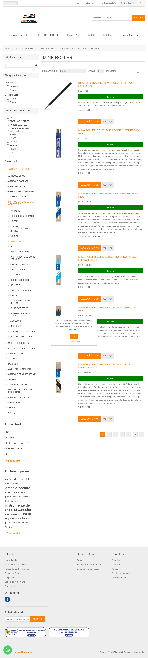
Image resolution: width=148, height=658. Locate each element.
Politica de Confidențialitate (17, 569)
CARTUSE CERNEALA (20, 290)
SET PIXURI (16, 326)
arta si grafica (11, 479)
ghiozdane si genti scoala (16, 496)
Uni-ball (13, 152)
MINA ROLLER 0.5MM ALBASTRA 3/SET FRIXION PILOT (108, 195)
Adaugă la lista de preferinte (111, 121)
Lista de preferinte (120, 577)
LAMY (13, 138)
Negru (13, 90)
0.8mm (13, 102)
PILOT (13, 149)
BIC (11, 117)
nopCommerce (25, 652)
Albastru (14, 86)
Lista (142, 71)
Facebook (7, 599)
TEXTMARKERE (17, 269)
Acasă (8, 48)
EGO (8, 454)
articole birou (27, 479)
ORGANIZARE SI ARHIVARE (21, 191)
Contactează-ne (130, 35)
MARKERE (15, 211)
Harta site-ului (11, 560)
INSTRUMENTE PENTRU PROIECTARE (20, 391)
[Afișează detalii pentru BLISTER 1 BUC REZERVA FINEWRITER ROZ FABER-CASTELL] (58, 96)
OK (74, 336)
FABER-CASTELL (18, 125)
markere (27, 514)
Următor (135, 434)
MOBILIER (13, 364)
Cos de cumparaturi (121, 573)
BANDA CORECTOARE (21, 252)
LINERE (14, 221)
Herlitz (13, 134)
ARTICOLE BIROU (16, 176)
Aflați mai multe (74, 341)
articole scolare (17, 488)
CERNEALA (15, 295)
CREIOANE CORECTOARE (23, 331)
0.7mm (13, 98)
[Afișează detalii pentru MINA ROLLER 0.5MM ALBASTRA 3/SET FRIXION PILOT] (58, 206)
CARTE (11, 413)
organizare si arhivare (17, 518)
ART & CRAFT (15, 402)
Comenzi (116, 564)
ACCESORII (15, 321)
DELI (8, 432)
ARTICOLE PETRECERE (19, 397)
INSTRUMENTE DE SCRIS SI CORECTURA (21, 203)
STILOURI (15, 275)
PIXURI (13, 246)
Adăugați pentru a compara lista (104, 121)
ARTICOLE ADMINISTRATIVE (22, 374)
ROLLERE (15, 285)
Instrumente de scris (14, 501)
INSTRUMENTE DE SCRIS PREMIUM (22, 258)
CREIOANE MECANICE (21, 264)
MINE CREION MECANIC (22, 216)
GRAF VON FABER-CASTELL (20, 129)
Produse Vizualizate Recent (89, 564)
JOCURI (12, 379)
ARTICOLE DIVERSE (18, 384)
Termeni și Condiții (13, 573)
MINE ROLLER (17, 241)
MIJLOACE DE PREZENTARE (22, 348)
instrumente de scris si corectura (19, 507)
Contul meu (108, 35)
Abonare (38, 619)
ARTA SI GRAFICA (16, 186)
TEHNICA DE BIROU (17, 197)
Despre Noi (73, 35)
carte (7, 492)
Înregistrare (76, 3)
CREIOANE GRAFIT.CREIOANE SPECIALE (19, 228)
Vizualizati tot (13, 461)
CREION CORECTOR (20, 280)
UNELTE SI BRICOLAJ (18, 343)
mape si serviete (12, 514)
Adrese (115, 569)
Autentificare (90, 3)
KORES (10, 437)
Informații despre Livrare (16, 564)
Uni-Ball (8, 527)
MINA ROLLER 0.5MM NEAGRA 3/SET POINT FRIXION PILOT (105, 366)
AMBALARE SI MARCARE (20, 369)
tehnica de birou (20, 522)
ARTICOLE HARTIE (17, 353)
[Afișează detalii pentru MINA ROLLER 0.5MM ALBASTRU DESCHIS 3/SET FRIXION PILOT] (58, 270)
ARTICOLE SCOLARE (18, 181)
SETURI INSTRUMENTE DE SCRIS (23, 314)
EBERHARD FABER (20, 121)
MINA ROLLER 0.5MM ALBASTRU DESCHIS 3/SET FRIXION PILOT (108, 258)
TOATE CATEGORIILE (47, 35)
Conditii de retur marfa (15, 582)
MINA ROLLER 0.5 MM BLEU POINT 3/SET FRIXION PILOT (109, 132)
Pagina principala (19, 35)
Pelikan (13, 145)
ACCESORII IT (15, 358)
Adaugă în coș (90, 121)
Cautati (138, 18)
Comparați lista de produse (89, 569)
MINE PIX (14, 236)
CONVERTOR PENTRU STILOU (21, 302)
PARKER (14, 141)
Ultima (141, 434)
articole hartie (11, 483)
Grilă (137, 71)
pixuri (7, 522)
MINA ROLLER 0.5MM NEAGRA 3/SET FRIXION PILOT (106, 309)
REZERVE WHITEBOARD (22, 336)
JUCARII (12, 407)
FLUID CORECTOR (19, 308)
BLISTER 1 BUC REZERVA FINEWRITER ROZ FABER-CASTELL (105, 84)
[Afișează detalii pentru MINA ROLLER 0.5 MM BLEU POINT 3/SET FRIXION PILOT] (58, 143)
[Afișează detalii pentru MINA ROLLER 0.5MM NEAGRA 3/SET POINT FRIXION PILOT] (58, 377)
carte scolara (19, 492)
